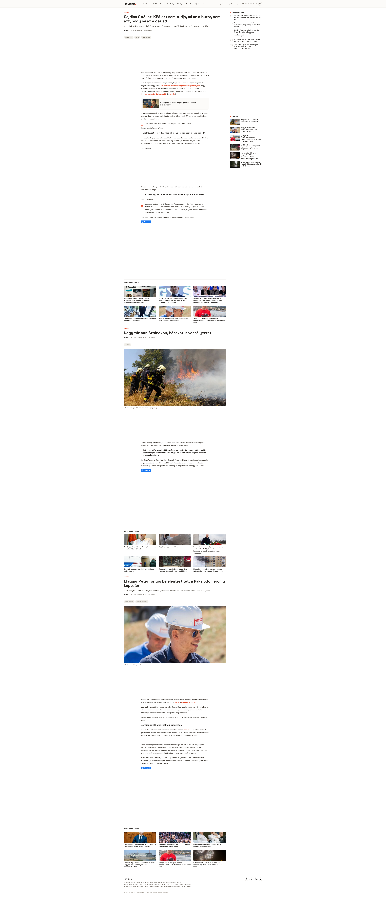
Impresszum (140, 892)
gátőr (177, 702)
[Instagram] (256, 879)
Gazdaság (170, 4)
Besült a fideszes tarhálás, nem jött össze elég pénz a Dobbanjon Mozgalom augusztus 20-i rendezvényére (246, 33)
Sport (204, 4)
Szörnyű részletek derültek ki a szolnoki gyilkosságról (139, 570)
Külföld (154, 4)
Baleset (188, 4)
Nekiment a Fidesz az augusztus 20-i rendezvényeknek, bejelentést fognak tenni (247, 17)
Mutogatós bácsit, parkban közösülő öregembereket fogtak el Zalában (247, 40)
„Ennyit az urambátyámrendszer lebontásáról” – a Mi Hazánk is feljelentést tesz (209, 321)
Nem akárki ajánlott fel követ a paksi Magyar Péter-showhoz (207, 846)
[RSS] (260, 879)
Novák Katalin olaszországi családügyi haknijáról (180, 86)
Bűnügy (180, 4)
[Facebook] (246, 879)
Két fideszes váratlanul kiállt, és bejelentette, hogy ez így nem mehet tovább (247, 25)
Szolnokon (157, 443)
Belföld (145, 4)
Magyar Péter (129, 602)
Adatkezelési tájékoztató (160, 892)
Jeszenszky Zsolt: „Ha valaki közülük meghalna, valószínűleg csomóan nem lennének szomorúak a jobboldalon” (207, 300)
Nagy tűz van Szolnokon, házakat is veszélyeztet (250, 120)
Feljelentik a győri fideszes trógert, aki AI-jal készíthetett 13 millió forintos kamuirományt (247, 46)
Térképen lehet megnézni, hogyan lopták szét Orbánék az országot (174, 846)
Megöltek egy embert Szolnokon (171, 547)
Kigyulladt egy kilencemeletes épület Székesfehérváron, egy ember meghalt (208, 570)
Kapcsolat (149, 892)
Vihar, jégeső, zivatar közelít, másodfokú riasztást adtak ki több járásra (251, 164)
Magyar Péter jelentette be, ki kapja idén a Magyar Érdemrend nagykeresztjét (140, 846)
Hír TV (137, 37)
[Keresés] (260, 4)
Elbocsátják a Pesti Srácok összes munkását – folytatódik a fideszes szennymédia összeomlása (137, 300)
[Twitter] (251, 879)
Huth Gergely (146, 37)
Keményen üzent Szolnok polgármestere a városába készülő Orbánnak (140, 548)
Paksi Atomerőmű (142, 602)
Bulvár (162, 4)
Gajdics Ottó (128, 37)
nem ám (172, 94)
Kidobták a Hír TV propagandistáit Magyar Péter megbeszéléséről (140, 320)
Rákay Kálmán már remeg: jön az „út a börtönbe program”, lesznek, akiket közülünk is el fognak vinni (173, 300)
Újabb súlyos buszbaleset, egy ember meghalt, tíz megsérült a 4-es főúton (250, 147)
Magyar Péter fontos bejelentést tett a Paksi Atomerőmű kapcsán (173, 320)
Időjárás (196, 4)
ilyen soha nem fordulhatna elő (153, 94)
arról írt (186, 730)
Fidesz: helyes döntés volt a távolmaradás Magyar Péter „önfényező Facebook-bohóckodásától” (140, 865)
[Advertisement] (175, 55)
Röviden (130, 4)
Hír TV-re (188, 73)
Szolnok (127, 344)
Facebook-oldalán (188, 702)
